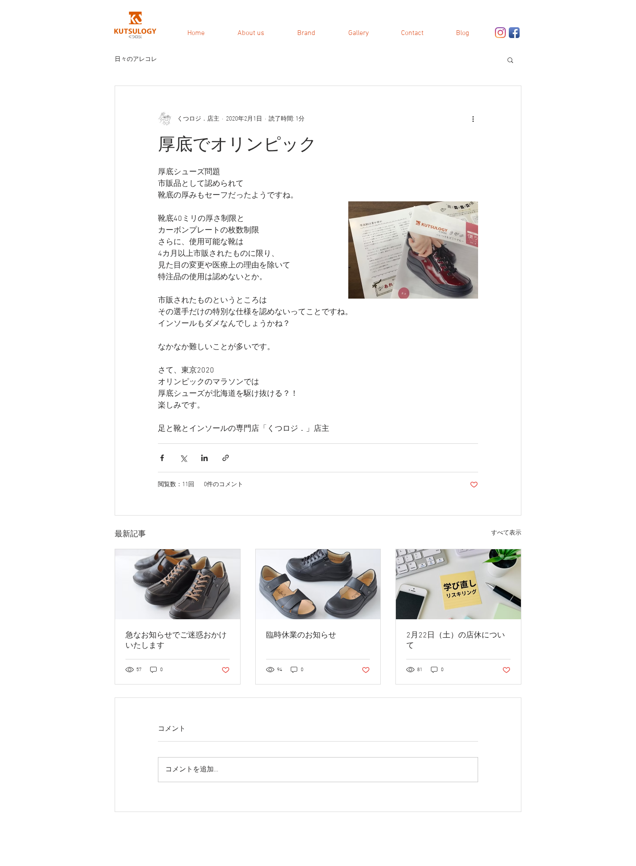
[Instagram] (500, 32)
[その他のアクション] (473, 119)
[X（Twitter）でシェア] (183, 458)
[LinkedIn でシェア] (204, 458)
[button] (510, 59)
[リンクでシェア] (226, 458)
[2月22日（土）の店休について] (458, 584)
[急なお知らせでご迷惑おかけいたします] (177, 584)
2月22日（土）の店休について (455, 640)
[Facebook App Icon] (514, 32)
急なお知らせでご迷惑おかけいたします (176, 640)
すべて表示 (506, 533)
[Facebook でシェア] (162, 458)
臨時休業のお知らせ (301, 635)
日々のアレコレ (136, 59)
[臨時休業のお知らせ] (318, 584)
